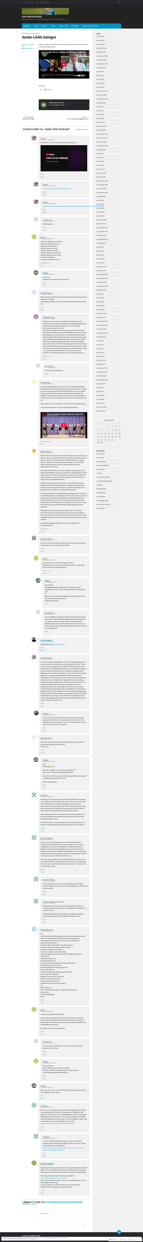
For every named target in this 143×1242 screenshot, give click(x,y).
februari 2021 (102, 173)
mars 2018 (102, 309)
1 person (50, 356)
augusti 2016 (102, 383)
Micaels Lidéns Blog (58, 644)
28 (105, 440)
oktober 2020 (103, 188)
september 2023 (103, 64)
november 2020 (103, 184)
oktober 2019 (103, 235)
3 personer (48, 441)
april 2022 (101, 118)
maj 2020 (101, 208)
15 (109, 433)
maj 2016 (101, 395)
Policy (37, 2)
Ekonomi (27, 26)
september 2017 (103, 333)
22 (109, 436)
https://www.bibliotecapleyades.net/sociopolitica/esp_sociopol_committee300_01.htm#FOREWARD (74, 206)
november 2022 (103, 91)
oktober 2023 (103, 60)
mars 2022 (102, 122)
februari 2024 (102, 48)
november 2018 (103, 278)
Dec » (102, 442)
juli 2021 (101, 153)
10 (116, 430)
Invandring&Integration (105, 481)
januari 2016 (102, 411)
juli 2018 (101, 294)
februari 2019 (102, 266)
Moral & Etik (63, 26)
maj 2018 (101, 301)
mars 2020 (102, 216)
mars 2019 (102, 262)
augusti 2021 (102, 149)
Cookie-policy (33, 1238)
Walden (45, 273)
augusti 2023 (102, 67)
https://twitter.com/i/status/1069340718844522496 (57, 1123)
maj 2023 (101, 79)
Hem (24, 2)
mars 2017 (102, 356)
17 (116, 433)
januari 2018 (102, 317)
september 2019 (103, 239)
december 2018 (103, 274)
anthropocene (32, 16)
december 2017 (103, 321)
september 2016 (103, 380)
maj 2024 (101, 36)
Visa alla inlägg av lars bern (56, 105)
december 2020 (103, 181)
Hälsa (36, 26)
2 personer (48, 263)
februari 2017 (102, 360)
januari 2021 (102, 177)
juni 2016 (101, 391)
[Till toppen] (119, 1232)
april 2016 (101, 399)
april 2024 (101, 40)
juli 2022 (101, 106)
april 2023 (101, 83)
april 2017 (101, 352)
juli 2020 (101, 200)
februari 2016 (102, 407)
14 (105, 433)
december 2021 (103, 134)
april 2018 (101, 305)
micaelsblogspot (46, 640)
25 (119, 436)
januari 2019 (102, 270)
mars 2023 (102, 87)
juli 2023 (101, 71)
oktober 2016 (103, 376)
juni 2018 (101, 298)
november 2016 (103, 372)
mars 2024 (102, 44)
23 (112, 436)
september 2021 (103, 145)
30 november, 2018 (28, 45)
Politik (44, 26)
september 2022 (103, 99)
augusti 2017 (102, 337)
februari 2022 (102, 126)
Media (54, 26)
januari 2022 (102, 130)
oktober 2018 (103, 282)
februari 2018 (102, 313)
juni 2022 (101, 110)
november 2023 (103, 56)
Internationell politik (104, 477)
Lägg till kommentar (82, 129)
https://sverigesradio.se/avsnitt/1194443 (53, 1178)
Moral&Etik (35, 33)
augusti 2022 (102, 103)
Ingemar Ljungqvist (47, 1163)
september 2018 (103, 286)
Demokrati (26, 33)
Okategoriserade (103, 500)
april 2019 (101, 259)
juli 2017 (101, 340)
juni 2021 (101, 157)
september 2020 (103, 192)
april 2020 (101, 212)
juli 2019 (101, 247)
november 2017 (103, 325)
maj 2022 (101, 114)
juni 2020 (101, 204)
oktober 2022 (103, 95)
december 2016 (103, 368)
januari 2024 (102, 52)
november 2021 (103, 138)
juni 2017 (101, 344)
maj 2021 (101, 161)
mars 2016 (102, 403)
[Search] (119, 2)
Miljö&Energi (102, 488)
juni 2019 (101, 251)
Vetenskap (75, 26)
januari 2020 (102, 223)
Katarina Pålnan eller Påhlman (64, 1202)
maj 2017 (101, 348)
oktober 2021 (103, 142)
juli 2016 (101, 387)
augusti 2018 (102, 290)
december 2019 (103, 227)
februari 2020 (102, 220)
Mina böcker (102, 492)
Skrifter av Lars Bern (90, 26)
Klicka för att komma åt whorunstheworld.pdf (57, 189)
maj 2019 (101, 255)
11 (119, 430)
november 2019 (103, 231)
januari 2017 (102, 364)
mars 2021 (102, 169)
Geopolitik (101, 469)
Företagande (102, 461)
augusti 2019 (102, 243)
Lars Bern (30, 2)
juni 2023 (101, 75)
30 (112, 440)
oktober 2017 (103, 329)
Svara (42, 177)
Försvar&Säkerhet (103, 465)
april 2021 (101, 165)
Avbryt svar (29, 1204)
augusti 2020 (102, 196)
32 (28, 48)
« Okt (98, 442)
